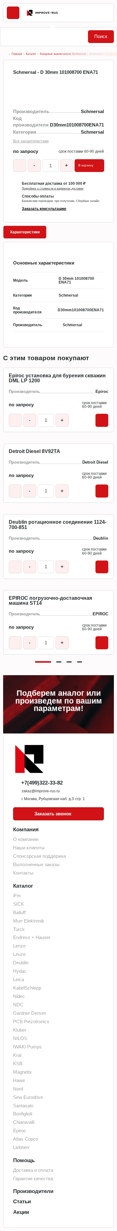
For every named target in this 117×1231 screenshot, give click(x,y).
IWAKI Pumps (27, 1046)
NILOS (20, 1038)
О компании (25, 839)
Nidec (19, 996)
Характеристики (25, 232)
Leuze (19, 954)
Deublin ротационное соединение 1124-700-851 (57, 525)
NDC (18, 1004)
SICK (18, 904)
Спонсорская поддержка (39, 856)
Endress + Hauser (32, 937)
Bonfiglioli (22, 1113)
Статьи (22, 1202)
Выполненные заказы (36, 864)
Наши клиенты (29, 847)
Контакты (23, 873)
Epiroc (19, 1130)
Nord (18, 1088)
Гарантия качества (33, 1178)
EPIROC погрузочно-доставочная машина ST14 (50, 601)
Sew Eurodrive (28, 1097)
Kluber (19, 1030)
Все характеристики (31, 141)
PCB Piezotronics (31, 1021)
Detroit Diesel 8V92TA (34, 451)
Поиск (100, 36)
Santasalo (23, 1105)
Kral (17, 1055)
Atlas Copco (25, 1139)
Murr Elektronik (28, 920)
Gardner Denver (29, 1013)
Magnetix (22, 1072)
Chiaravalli (23, 1122)
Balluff (19, 912)
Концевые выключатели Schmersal (63, 53)
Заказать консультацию (44, 209)
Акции (21, 1212)
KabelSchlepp (27, 987)
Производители (33, 1191)
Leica (18, 979)
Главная (17, 53)
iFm (17, 895)
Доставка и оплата (33, 1170)
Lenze (19, 945)
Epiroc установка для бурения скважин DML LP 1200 (57, 378)
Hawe (19, 1080)
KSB (17, 1063)
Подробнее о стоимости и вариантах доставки (52, 188)
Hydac (20, 971)
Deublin (20, 962)
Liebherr (21, 1147)
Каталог (31, 53)
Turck (19, 929)
